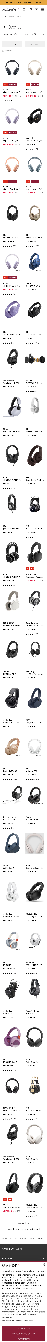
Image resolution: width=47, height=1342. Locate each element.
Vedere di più (23, 1223)
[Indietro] (4, 27)
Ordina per (34, 44)
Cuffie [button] (32, 1238)
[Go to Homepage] (11, 9)
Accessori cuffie (10, 34)
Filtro (11, 44)
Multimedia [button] (6, 1238)
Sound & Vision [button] (20, 1238)
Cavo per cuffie (30, 34)
